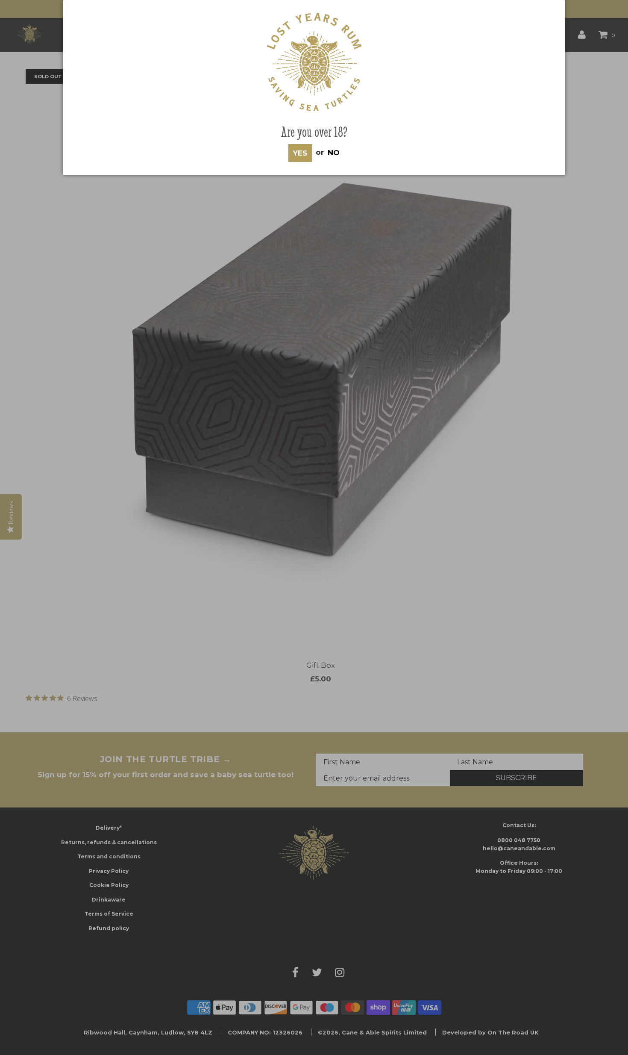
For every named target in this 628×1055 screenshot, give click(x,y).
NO (334, 152)
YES (300, 153)
